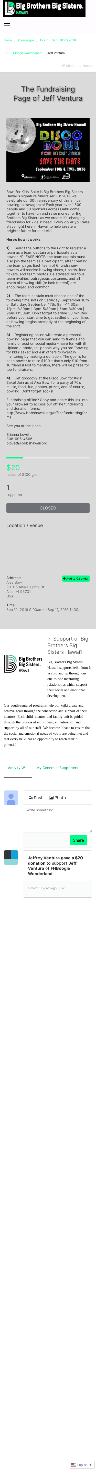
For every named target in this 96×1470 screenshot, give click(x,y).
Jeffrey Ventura (44, 857)
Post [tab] (38, 797)
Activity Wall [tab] (18, 767)
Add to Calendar (77, 578)
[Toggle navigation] (7, 25)
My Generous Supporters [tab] (57, 767)
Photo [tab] (60, 797)
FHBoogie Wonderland (49, 871)
